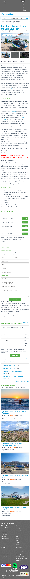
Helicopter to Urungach (8, 365)
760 (26, 346)
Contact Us (4, 3)
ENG (23, 1)
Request (15, 61)
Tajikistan (3, 536)
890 (26, 343)
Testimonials (19, 552)
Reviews (22, 61)
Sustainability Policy (21, 558)
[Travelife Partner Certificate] (24, 574)
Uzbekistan (4, 530)
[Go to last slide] (3, 42)
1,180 (25, 340)
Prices (9, 61)
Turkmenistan (5, 538)
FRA (23, 6)
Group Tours (4, 550)
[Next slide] (26, 42)
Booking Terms (20, 554)
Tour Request (15, 355)
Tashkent (13, 111)
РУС (23, 2)
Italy (17, 544)
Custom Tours (5, 554)
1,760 (25, 337)
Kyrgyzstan (4, 534)
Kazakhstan (4, 532)
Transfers (4, 556)
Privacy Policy (20, 556)
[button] (5, 54)
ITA (23, 9)
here (21, 206)
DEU (23, 4)
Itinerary (3, 61)
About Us (4, 1)
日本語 (24, 10)
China (17, 536)
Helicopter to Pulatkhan (8, 362)
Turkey (18, 542)
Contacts (18, 560)
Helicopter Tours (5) (7, 359)
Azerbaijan (19, 530)
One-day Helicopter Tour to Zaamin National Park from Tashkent (12, 444)
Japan (17, 538)
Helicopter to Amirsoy (8, 368)
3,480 (25, 334)
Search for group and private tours (12, 18)
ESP (23, 7)
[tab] (15, 359)
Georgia (18, 528)
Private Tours (5, 552)
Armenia (18, 532)
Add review (26, 322)
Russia (18, 540)
